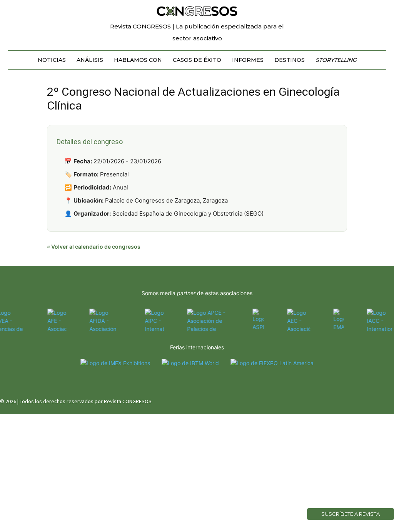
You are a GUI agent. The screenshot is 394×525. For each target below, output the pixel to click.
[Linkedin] (377, 400)
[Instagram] (364, 400)
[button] (377, 9)
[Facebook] (350, 400)
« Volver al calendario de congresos (93, 246)
